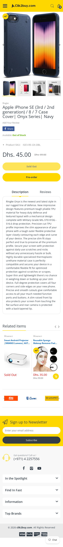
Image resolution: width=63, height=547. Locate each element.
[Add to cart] (56, 376)
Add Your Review (11, 122)
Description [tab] (20, 192)
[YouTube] (39, 468)
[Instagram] (31, 468)
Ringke (6, 103)
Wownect (8, 336)
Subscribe (31, 440)
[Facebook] (24, 468)
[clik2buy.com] (23, 6)
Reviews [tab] (45, 192)
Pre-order (31, 177)
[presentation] (55, 326)
